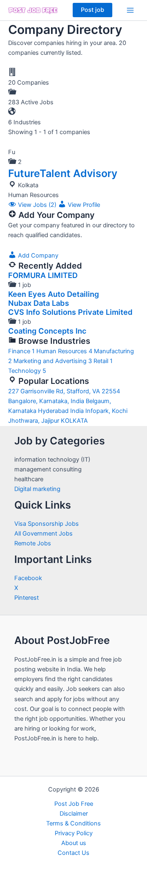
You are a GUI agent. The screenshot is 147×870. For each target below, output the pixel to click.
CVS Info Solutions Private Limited (70, 311)
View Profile (83, 205)
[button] (92, 10)
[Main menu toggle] (130, 10)
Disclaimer (74, 813)
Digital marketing (37, 489)
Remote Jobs (32, 543)
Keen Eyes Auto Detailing (53, 293)
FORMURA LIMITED (43, 275)
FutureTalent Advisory (62, 173)
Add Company (37, 255)
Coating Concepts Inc (47, 330)
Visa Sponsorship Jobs (46, 523)
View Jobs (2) (37, 205)
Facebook (28, 578)
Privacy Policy (74, 833)
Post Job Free (73, 803)
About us (73, 843)
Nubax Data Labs (38, 302)
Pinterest (26, 597)
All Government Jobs (43, 533)
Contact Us (73, 853)
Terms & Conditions (73, 823)
